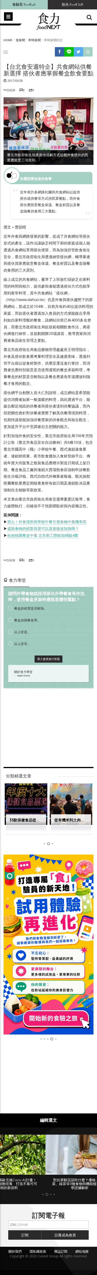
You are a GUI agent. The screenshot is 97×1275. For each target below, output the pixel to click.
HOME (8, 40)
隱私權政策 (38, 1247)
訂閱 (24, 1231)
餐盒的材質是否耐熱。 (30, 608)
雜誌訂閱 (60, 1247)
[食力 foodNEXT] (48, 21)
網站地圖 (82, 1247)
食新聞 (20, 40)
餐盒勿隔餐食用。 (27, 620)
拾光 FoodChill (72, 4)
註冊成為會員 (65, 1231)
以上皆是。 (22, 632)
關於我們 (15, 1247)
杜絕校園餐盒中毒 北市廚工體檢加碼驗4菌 (42, 535)
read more (23, 675)
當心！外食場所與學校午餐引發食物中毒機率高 (46, 521)
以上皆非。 (22, 643)
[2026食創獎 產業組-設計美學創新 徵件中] (48, 945)
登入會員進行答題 (48, 659)
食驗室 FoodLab (24, 4)
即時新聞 (34, 40)
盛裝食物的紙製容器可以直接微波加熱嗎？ (43, 528)
